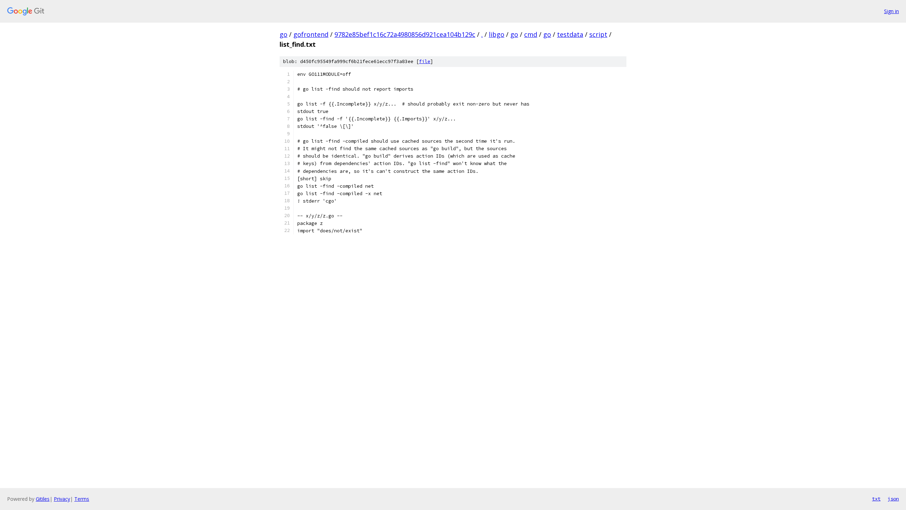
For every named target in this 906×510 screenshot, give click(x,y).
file (424, 61)
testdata (570, 34)
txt (876, 498)
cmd (530, 34)
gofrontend (310, 34)
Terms (81, 498)
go (283, 34)
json (893, 498)
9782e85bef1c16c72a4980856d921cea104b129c (404, 34)
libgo (496, 34)
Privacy (62, 498)
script (598, 34)
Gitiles (43, 498)
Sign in (891, 11)
